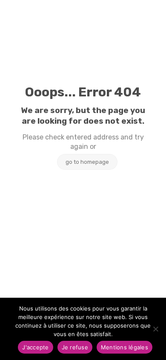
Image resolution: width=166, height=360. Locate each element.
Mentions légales (124, 347)
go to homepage (87, 162)
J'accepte (35, 347)
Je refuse (75, 347)
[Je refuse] (155, 329)
